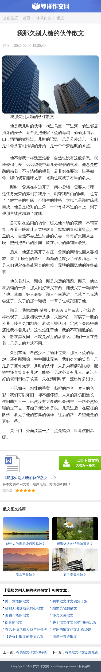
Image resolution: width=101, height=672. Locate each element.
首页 (26, 18)
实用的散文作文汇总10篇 (71, 629)
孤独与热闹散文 (17, 615)
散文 (61, 18)
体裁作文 (43, 18)
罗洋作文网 (41, 666)
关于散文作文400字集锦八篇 (74, 622)
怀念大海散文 (63, 615)
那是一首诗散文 (64, 636)
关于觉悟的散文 (17, 601)
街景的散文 (14, 622)
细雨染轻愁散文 (64, 608)
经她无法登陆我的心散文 (24, 608)
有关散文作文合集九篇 (81, 652)
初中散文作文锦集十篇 (70, 601)
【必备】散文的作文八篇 (24, 636)
